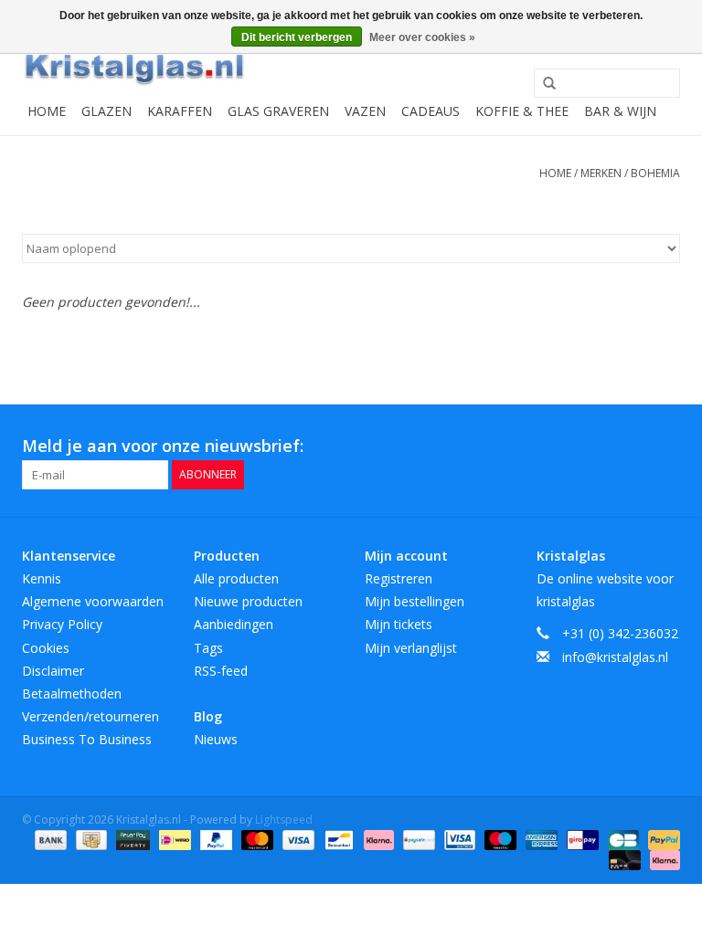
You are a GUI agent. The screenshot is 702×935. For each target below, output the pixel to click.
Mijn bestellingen (414, 601)
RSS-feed (221, 670)
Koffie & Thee (522, 111)
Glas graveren (278, 111)
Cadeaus (430, 111)
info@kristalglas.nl (615, 657)
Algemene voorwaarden (93, 601)
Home (46, 111)
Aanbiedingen (233, 624)
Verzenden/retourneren (90, 716)
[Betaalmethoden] (48, 838)
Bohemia (655, 173)
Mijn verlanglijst (411, 648)
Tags (208, 648)
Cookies (45, 648)
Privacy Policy (62, 624)
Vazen (365, 111)
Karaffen (179, 111)
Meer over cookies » (422, 37)
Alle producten (236, 578)
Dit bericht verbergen (296, 37)
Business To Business (87, 739)
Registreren (398, 578)
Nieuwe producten (248, 601)
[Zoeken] (543, 84)
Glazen (106, 111)
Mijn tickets (398, 624)
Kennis (41, 578)
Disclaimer (53, 670)
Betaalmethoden (72, 693)
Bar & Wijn (620, 111)
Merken (601, 173)
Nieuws (216, 739)
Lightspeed (284, 819)
